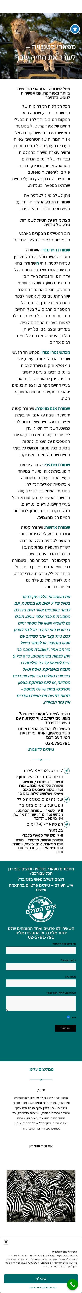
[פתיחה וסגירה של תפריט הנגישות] (75, 29)
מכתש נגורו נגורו (56, 352)
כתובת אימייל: (68, 960)
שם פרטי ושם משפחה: (64, 944)
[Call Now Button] (72, 1284)
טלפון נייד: (70, 976)
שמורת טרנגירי (57, 464)
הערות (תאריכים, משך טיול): (61, 993)
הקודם (15, 1094)
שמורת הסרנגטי (56, 250)
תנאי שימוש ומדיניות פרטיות (43, 1287)
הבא (66, 1094)
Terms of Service (57, 1038)
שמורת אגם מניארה (53, 408)
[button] (6, 1242)
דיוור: (73, 1017)
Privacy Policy (29, 1038)
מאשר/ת (41, 1278)
